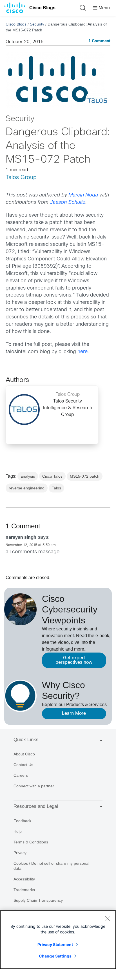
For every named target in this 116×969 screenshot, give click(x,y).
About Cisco (24, 754)
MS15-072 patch (84, 476)
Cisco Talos (52, 476)
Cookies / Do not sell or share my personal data (51, 866)
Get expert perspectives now (73, 660)
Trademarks (24, 889)
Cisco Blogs (42, 7)
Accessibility (24, 879)
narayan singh (21, 537)
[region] (58, 939)
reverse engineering (26, 488)
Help (18, 831)
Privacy (20, 852)
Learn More (74, 713)
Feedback (22, 820)
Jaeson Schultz (67, 202)
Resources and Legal (36, 806)
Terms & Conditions (31, 842)
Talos (56, 488)
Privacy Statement (55, 944)
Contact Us (23, 764)
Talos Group (21, 177)
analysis (28, 476)
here (82, 352)
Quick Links (26, 739)
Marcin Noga (83, 195)
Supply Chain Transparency (38, 900)
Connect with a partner (34, 786)
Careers (21, 775)
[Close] (107, 918)
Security (37, 24)
